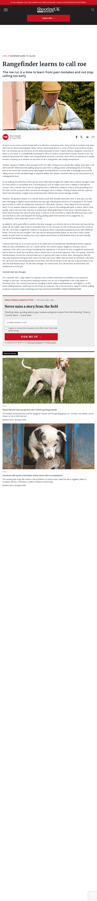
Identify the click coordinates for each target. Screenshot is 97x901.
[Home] (48, 9)
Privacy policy (51, 343)
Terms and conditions (35, 343)
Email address (31, 322)
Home (5, 56)
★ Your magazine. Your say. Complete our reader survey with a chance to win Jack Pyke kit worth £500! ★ (48, 2)
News (4, 406)
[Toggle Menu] (6, 10)
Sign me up (31, 336)
